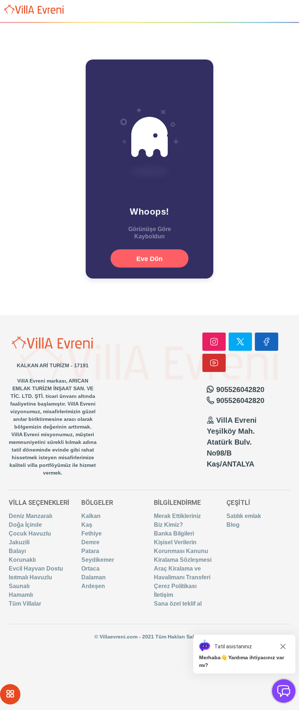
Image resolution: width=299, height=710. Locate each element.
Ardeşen (93, 586)
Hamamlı (21, 595)
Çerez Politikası (175, 586)
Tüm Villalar (25, 603)
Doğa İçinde (25, 525)
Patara (90, 551)
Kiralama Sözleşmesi (182, 560)
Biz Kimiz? (168, 525)
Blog (233, 525)
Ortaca (90, 568)
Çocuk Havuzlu (30, 533)
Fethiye (91, 533)
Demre (90, 542)
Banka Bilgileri (174, 533)
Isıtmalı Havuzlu (30, 577)
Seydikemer (97, 560)
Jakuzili (19, 542)
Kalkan (91, 516)
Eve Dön (149, 258)
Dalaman (93, 577)
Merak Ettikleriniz (177, 516)
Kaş (86, 525)
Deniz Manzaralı (30, 516)
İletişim (163, 595)
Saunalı (19, 586)
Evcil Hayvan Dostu (36, 568)
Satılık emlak (243, 516)
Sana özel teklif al (178, 603)
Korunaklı (22, 560)
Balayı (17, 551)
